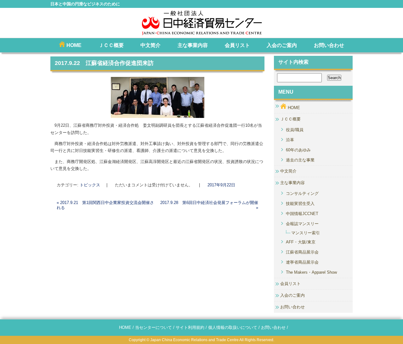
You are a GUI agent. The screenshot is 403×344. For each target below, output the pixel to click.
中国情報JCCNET (302, 213)
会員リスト (237, 45)
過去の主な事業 (300, 160)
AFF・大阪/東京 (300, 242)
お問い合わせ (329, 45)
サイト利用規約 (190, 327)
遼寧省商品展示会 (302, 262)
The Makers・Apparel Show (311, 272)
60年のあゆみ (298, 150)
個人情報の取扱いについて (232, 327)
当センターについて (153, 327)
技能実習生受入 (300, 203)
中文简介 (150, 45)
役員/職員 (295, 129)
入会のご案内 (282, 45)
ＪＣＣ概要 (111, 45)
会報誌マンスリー (302, 223)
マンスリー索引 (305, 232)
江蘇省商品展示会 (302, 252)
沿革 (290, 139)
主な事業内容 (193, 45)
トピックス (90, 185)
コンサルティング (302, 193)
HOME (73, 45)
